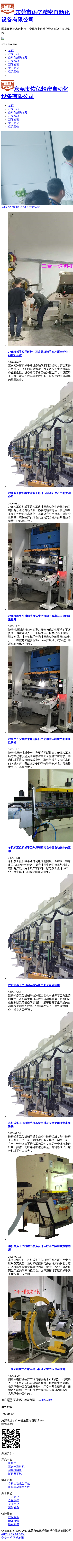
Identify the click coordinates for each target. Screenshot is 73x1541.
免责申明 (6, 1537)
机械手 (12, 1463)
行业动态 (23, 207)
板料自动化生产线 (19, 1487)
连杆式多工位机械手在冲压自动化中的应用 (34, 985)
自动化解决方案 (17, 57)
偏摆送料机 (15, 1470)
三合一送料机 (16, 1466)
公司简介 (13, 1496)
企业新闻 (12, 207)
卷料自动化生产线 (19, 1483)
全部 (4, 207)
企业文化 (13, 1504)
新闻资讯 (13, 64)
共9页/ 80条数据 (27, 1399)
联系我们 (13, 71)
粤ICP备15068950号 (13, 1534)
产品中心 (13, 54)
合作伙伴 (13, 1500)
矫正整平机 (15, 1473)
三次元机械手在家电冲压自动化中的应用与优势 (36, 1369)
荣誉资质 (13, 1507)
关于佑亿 (13, 68)
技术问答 (34, 207)
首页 (11, 50)
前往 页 (8, 1399)
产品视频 (13, 61)
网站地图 (18, 1537)
